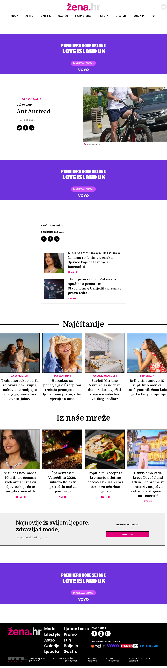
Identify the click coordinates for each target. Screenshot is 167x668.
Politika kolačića (92, 659)
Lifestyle (121, 16)
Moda (14, 16)
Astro (29, 16)
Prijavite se (127, 534)
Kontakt (57, 658)
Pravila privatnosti (71, 659)
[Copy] (20, 130)
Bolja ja (139, 16)
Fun (154, 16)
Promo (70, 634)
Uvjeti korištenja (113, 659)
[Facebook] (26, 130)
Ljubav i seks (83, 16)
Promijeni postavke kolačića (139, 659)
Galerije (46, 16)
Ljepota (103, 16)
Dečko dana (31, 99)
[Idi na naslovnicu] (83, 10)
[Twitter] (32, 130)
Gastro (63, 16)
